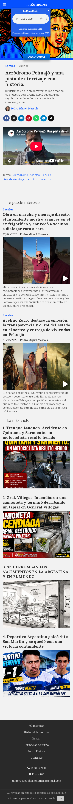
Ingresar (38, 725)
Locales (10, 66)
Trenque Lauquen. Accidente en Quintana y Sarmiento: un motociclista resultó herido (35, 432)
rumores (41, 180)
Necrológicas (36, 751)
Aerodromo (20, 175)
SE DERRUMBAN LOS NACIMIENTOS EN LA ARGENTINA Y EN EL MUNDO (35, 571)
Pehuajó (46, 175)
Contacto (37, 757)
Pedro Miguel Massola (24, 109)
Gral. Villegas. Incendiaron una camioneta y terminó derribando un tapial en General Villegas (34, 502)
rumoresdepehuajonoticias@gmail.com (36, 780)
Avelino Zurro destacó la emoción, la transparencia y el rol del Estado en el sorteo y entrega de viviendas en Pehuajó (36, 327)
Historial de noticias (36, 732)
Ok (60, 799)
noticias (35, 175)
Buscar (36, 738)
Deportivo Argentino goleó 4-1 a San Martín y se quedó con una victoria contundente (35, 641)
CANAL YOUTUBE (36, 56)
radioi (30, 180)
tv (50, 180)
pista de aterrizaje (13, 180)
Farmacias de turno (36, 745)
